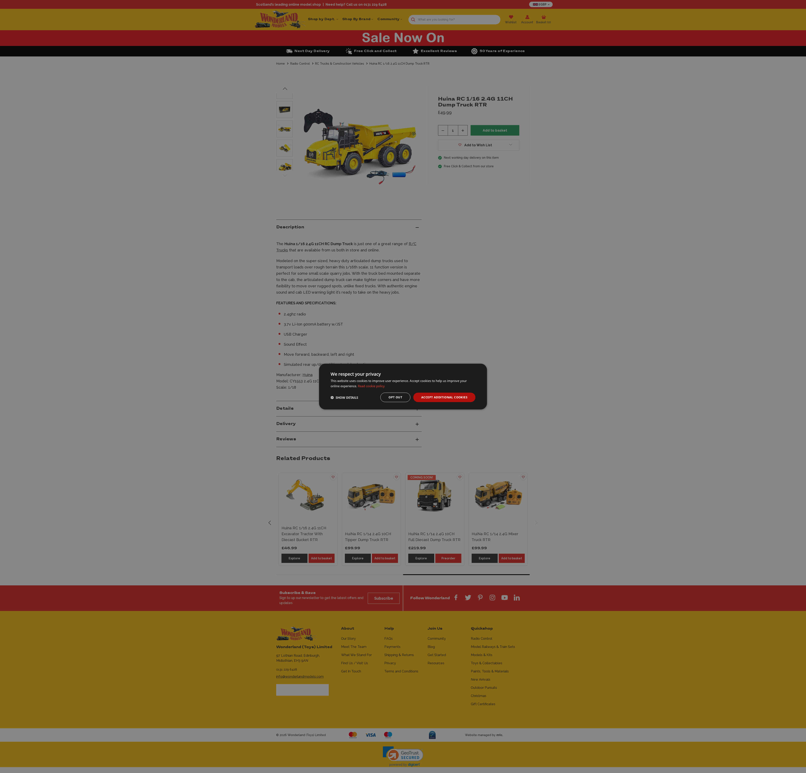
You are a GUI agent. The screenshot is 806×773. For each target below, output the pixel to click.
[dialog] (403, 386)
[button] (344, 397)
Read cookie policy (371, 386)
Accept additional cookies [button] (444, 397)
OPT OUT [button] (395, 397)
